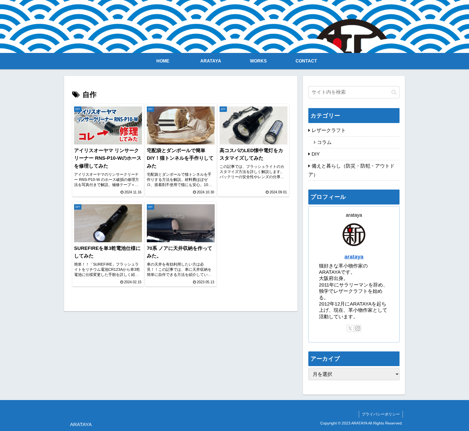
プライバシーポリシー (381, 414)
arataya (353, 257)
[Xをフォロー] (350, 328)
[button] (394, 92)
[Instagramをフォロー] (357, 328)
